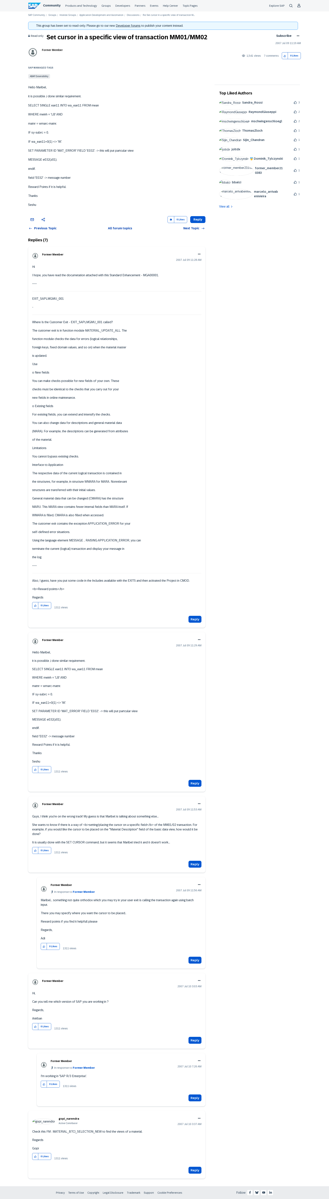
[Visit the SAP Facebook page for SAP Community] (250, 1192)
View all (224, 206)
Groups (106, 5)
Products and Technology (81, 5)
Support (149, 1192)
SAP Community (36, 15)
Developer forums (128, 25)
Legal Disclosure (113, 1192)
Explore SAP (277, 5)
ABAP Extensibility (39, 76)
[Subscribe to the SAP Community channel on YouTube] (263, 1192)
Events (154, 5)
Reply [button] (197, 219)
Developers (122, 5)
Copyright (93, 1192)
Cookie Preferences (169, 1192)
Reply (195, 619)
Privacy (60, 1192)
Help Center (170, 5)
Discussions (133, 15)
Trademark (133, 1192)
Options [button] (297, 36)
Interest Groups (68, 15)
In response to (74, 891)
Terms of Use (76, 1192)
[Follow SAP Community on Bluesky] (256, 1192)
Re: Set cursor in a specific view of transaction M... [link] (169, 15)
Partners (140, 5)
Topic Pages (190, 5)
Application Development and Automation (101, 15)
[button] (285, 55)
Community (52, 5)
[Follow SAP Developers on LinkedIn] (270, 1192)
